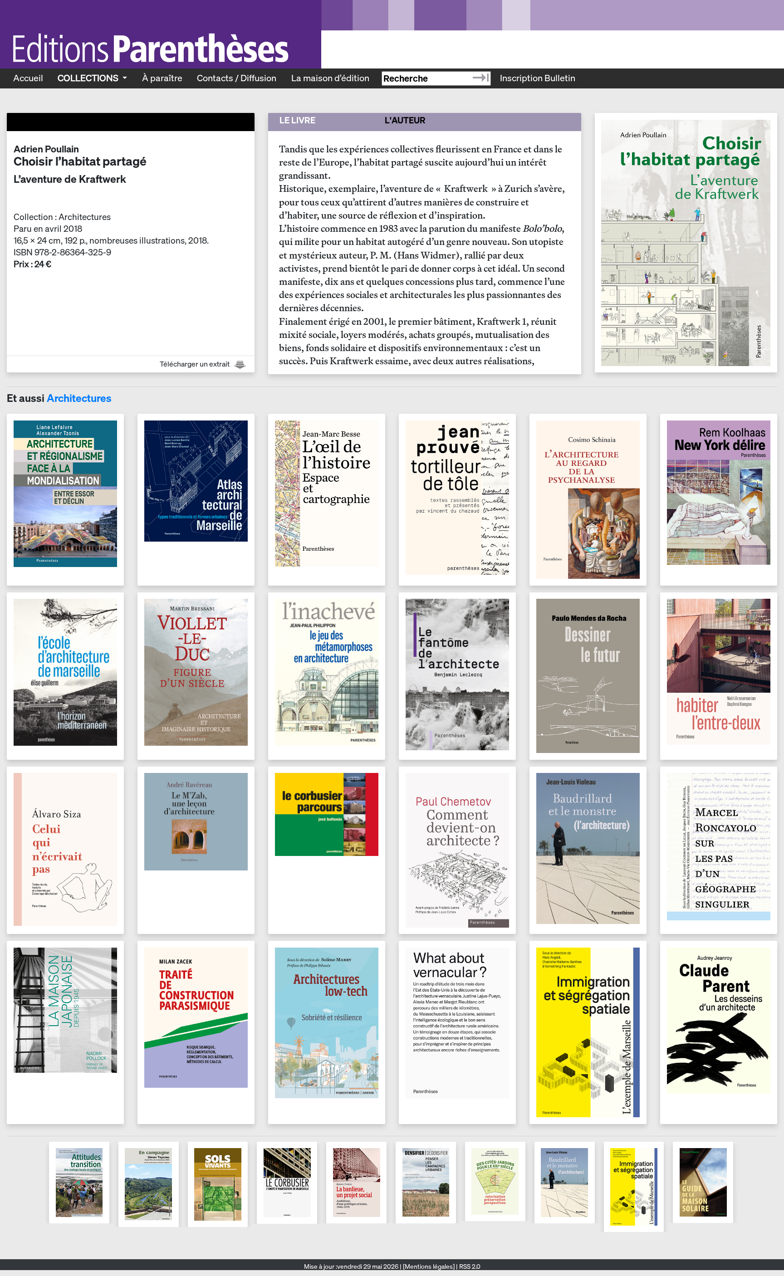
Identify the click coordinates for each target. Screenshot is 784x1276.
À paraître (162, 78)
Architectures (79, 398)
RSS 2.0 (469, 1266)
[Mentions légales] (429, 1266)
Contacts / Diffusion (236, 78)
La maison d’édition (330, 78)
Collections (89, 78)
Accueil (28, 78)
